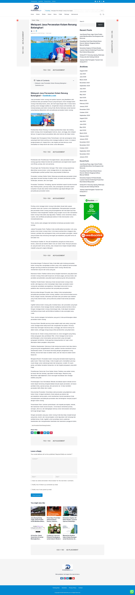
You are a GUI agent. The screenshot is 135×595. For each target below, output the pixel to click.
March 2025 (83, 100)
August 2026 (83, 71)
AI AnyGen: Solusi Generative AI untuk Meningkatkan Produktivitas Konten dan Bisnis (37, 537)
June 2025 (83, 91)
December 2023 (85, 142)
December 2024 (85, 109)
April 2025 (83, 97)
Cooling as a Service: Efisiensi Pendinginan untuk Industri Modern (54, 537)
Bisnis (55, 14)
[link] (95, 1)
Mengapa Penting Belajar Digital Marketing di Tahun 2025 (81, 10)
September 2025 (85, 85)
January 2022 (84, 157)
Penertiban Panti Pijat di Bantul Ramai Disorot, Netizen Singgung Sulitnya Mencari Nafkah (53, 519)
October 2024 (84, 112)
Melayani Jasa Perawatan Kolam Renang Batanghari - (51, 83)
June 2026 (83, 77)
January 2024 (84, 139)
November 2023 (85, 145)
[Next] (102, 10)
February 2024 (84, 136)
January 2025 (84, 106)
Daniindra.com (39, 85)
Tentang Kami (34, 1)
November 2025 (85, 82)
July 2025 (83, 88)
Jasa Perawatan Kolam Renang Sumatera (41, 425)
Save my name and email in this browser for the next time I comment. (53, 480)
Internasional (74, 14)
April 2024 (83, 130)
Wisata (43, 14)
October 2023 (84, 148)
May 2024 (83, 127)
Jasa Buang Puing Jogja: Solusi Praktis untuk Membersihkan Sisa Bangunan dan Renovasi (37, 519)
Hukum (49, 14)
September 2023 (85, 151)
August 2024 (83, 118)
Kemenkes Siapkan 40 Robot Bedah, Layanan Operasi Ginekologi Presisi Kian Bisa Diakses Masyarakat (70, 519)
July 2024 (83, 121)
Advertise (40, 1)
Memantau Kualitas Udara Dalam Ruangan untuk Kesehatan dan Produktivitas (70, 537)
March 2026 (83, 80)
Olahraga (66, 14)
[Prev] (101, 10)
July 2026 (83, 74)
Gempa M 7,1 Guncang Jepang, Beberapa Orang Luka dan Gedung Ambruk (92, 56)
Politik (60, 14)
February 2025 (84, 103)
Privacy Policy (47, 1)
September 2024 (85, 115)
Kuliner (38, 14)
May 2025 (83, 94)
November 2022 (85, 154)
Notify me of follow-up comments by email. (45, 484)
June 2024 (83, 124)
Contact (54, 1)
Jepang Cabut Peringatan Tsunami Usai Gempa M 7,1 (91, 61)
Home (32, 14)
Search (82, 21)
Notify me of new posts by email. (42, 489)
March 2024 (83, 133)
